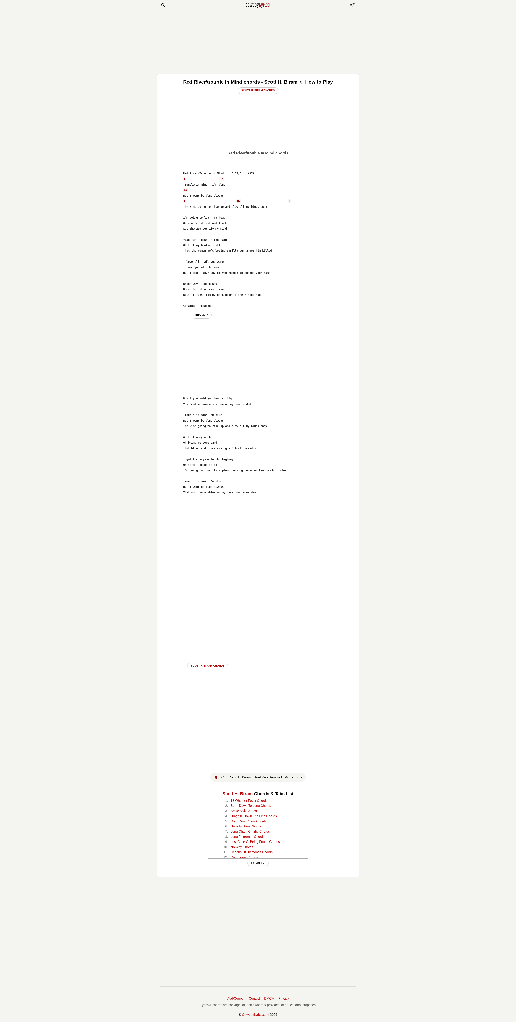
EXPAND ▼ (258, 863)
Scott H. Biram (237, 793)
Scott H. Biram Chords (258, 90)
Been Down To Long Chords (251, 805)
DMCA (269, 998)
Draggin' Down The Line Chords (254, 816)
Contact (254, 998)
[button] (163, 5)
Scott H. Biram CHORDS (207, 665)
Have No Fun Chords (246, 826)
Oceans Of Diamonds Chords (252, 852)
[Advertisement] (258, 40)
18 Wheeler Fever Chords (249, 800)
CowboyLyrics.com (255, 1014)
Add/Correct (235, 998)
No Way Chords (242, 847)
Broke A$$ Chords (244, 811)
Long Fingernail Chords (247, 836)
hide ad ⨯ (201, 314)
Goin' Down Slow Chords (249, 821)
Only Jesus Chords (244, 857)
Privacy (283, 998)
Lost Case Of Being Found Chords (255, 842)
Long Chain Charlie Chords (250, 831)
